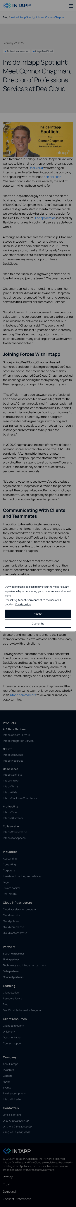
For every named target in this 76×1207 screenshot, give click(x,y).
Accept (38, 613)
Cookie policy (23, 604)
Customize (38, 623)
